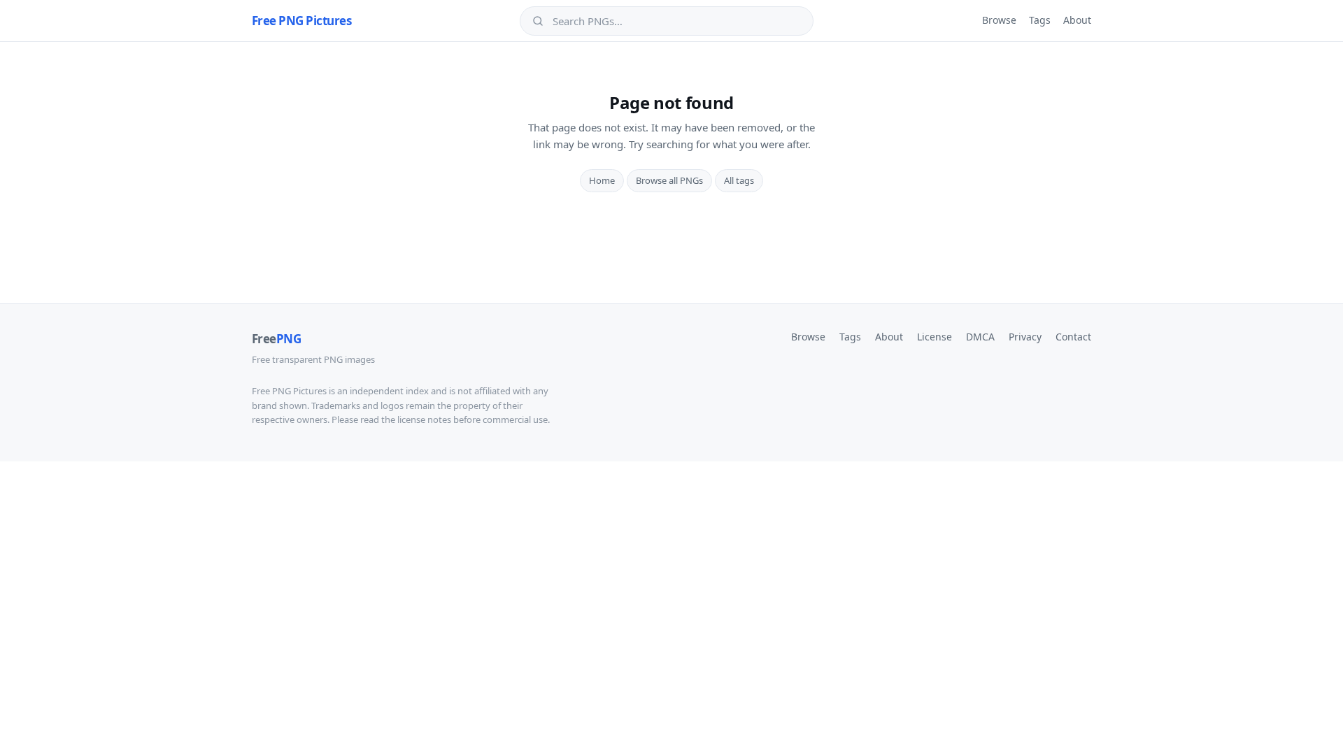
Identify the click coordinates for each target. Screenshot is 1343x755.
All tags (739, 180)
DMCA (980, 336)
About (1077, 20)
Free (276, 339)
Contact (1073, 336)
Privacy (1025, 336)
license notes (424, 419)
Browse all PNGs (669, 180)
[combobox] (676, 21)
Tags (1040, 20)
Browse (999, 20)
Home (602, 180)
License (934, 336)
